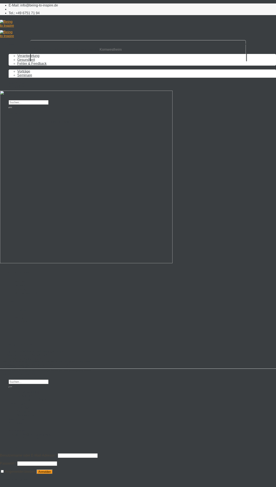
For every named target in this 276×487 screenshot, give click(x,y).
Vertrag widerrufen (27, 293)
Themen (21, 313)
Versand (20, 285)
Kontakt (20, 281)
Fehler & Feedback (32, 400)
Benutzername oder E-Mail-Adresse (28, 455)
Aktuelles (16, 87)
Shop (13, 427)
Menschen (17, 83)
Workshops (25, 79)
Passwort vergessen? (16, 479)
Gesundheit (26, 396)
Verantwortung (28, 392)
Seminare (24, 411)
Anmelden (44, 471)
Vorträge (23, 407)
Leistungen (22, 310)
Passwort (8, 463)
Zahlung (20, 289)
